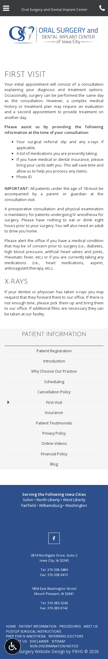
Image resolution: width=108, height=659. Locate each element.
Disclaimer (39, 641)
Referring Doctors (66, 636)
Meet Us (91, 626)
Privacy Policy (54, 433)
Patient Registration (54, 350)
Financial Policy (54, 454)
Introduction (54, 361)
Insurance (54, 412)
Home (11, 626)
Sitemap (58, 641)
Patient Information (54, 335)
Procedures (70, 626)
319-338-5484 (57, 569)
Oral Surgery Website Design (37, 651)
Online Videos (54, 443)
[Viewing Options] (12, 646)
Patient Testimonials (54, 423)
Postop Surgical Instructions (33, 631)
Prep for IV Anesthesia (26, 636)
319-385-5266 (57, 603)
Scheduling (54, 381)
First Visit (54, 402)
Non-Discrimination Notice (54, 646)
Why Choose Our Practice (54, 371)
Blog (54, 464)
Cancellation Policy (54, 392)
